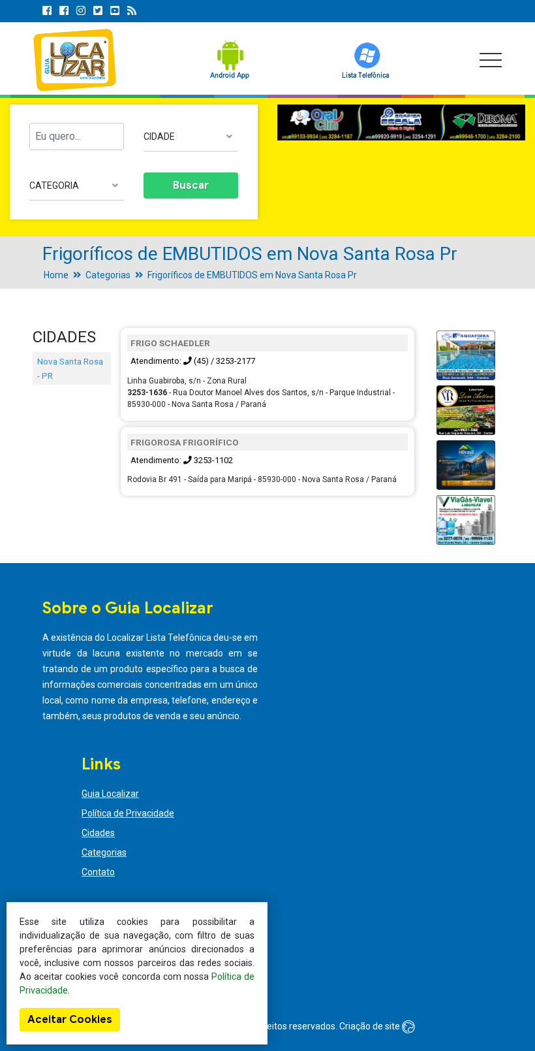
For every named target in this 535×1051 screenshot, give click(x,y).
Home (56, 275)
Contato (98, 872)
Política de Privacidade (128, 813)
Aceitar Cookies (69, 1019)
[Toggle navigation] (490, 60)
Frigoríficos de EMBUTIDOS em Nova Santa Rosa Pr (252, 275)
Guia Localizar (110, 793)
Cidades (98, 833)
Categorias (107, 275)
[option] (401, 123)
